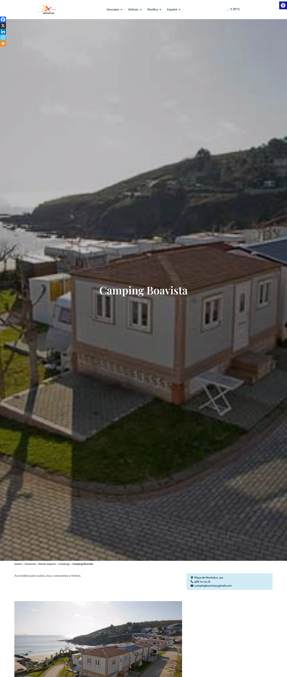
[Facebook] (3, 20)
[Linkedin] (3, 32)
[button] (173, 9)
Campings (64, 564)
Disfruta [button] (133, 9)
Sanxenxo (30, 564)
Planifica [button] (152, 9)
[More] (3, 43)
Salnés (18, 564)
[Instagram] (3, 37)
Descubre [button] (113, 9)
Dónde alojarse (47, 564)
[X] (3, 26)
